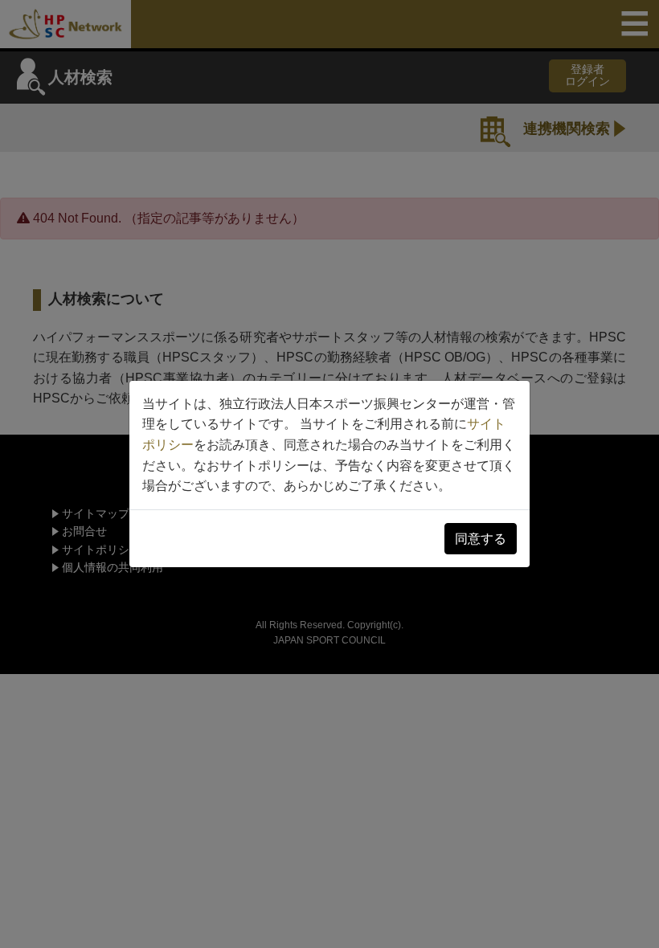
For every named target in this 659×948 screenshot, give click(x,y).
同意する (480, 539)
